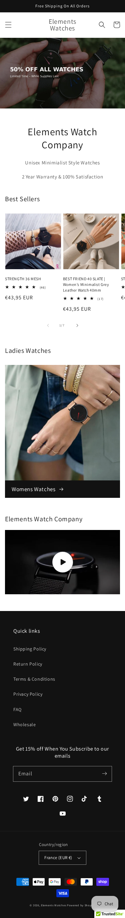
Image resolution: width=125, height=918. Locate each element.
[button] (8, 24)
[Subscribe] (104, 773)
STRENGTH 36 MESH (23, 278)
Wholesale (24, 724)
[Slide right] (77, 325)
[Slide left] (48, 325)
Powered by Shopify (81, 905)
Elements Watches (53, 905)
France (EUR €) (58, 857)
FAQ (17, 709)
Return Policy (27, 664)
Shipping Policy (29, 649)
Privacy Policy (27, 694)
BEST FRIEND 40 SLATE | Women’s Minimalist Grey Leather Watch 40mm (86, 284)
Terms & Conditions (34, 679)
